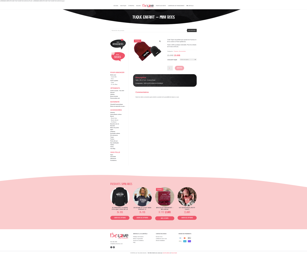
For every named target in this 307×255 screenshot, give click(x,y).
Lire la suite (165, 218)
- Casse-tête (113, 76)
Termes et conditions (138, 240)
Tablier (112, 144)
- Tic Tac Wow (113, 84)
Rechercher (191, 30)
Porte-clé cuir (114, 141)
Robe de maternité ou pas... (117, 106)
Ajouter (179, 68)
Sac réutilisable (114, 142)
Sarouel (112, 92)
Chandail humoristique (116, 104)
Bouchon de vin (114, 124)
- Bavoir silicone (114, 120)
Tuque (112, 137)
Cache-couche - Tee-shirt (117, 90)
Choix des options (120, 218)
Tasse (112, 146)
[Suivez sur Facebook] (111, 247)
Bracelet (112, 125)
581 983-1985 (113, 241)
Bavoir (112, 116)
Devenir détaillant (160, 240)
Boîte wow (113, 75)
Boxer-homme (114, 96)
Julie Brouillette (166, 252)
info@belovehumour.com (116, 243)
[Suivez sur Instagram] (114, 247)
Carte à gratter (114, 80)
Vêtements (113, 158)
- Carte (112, 82)
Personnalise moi (115, 98)
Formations (113, 160)
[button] (160, 41)
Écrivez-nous (159, 236)
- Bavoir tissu (113, 118)
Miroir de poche (114, 127)
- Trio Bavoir (113, 122)
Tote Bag (112, 148)
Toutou (112, 139)
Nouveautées (182, 51)
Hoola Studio (174, 252)
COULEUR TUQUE (172, 59)
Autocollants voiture (116, 114)
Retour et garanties (138, 238)
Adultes (112, 94)
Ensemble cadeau (115, 133)
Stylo (111, 129)
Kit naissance (114, 135)
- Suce (112, 78)
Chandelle (113, 156)
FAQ (134, 242)
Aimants (112, 112)
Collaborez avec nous (161, 238)
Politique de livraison (138, 236)
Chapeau (112, 131)
